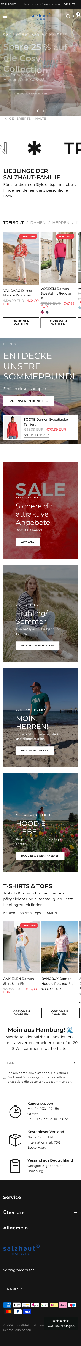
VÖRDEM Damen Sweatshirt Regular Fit (56, 293)
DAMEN (38, 222)
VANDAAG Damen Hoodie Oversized (18, 293)
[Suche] (68, 16)
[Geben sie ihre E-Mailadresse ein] (73, 1063)
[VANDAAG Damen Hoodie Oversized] (21, 258)
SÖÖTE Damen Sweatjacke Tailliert (46, 421)
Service (12, 1197)
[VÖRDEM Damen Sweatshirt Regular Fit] (58, 257)
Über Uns (14, 1212)
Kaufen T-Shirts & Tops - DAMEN (30, 913)
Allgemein (15, 1227)
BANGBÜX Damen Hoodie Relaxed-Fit (57, 981)
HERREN (61, 222)
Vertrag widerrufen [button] (19, 1270)
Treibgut (13, 222)
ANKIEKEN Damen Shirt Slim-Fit (18, 981)
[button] (30, 92)
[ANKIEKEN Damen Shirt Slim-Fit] (21, 947)
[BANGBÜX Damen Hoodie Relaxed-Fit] (59, 947)
